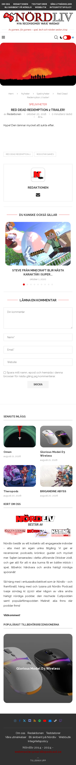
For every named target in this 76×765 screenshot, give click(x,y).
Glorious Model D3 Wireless (52, 453)
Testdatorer (39, 4)
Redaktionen (20, 4)
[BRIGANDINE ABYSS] (56, 476)
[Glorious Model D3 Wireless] (56, 436)
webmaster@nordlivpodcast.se (38, 751)
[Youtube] (44, 720)
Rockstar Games (45, 154)
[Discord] (29, 720)
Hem (11, 93)
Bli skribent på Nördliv (18, 7)
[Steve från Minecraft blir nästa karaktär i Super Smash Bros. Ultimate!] (38, 244)
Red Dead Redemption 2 (18, 154)
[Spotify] (39, 720)
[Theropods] (20, 476)
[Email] (50, 720)
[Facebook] (20, 720)
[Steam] (55, 720)
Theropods (11, 491)
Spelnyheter (43, 93)
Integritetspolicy (60, 7)
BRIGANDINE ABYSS (53, 491)
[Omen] (20, 436)
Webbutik (40, 7)
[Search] (56, 37)
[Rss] (35, 720)
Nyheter (25, 93)
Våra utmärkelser (61, 4)
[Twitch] (60, 720)
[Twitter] (24, 720)
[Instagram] (15, 720)
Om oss (6, 4)
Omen (7, 452)
